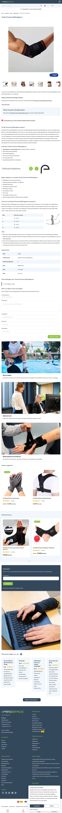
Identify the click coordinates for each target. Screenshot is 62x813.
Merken (3, 748)
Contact (34, 714)
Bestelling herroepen (37, 727)
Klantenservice (35, 718)
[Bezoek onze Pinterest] (12, 792)
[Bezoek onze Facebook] (3, 792)
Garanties (4, 776)
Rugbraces (34, 745)
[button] (3, 488)
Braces (11, 13)
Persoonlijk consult (6, 772)
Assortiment (7, 13)
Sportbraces (4, 744)
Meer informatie (5, 104)
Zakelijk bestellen (36, 731)
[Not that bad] (5, 297)
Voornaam (4, 321)
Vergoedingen (5, 774)
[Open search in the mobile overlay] (22, 5)
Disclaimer (4, 780)
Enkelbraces (35, 741)
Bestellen (4, 765)
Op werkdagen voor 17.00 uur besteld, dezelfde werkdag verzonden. (19, 120)
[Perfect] (11, 297)
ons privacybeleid (43, 800)
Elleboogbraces (16, 13)
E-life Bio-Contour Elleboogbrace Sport (42, 100)
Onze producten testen (7, 782)
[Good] (9, 297)
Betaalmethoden (5, 763)
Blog (3, 784)
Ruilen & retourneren (37, 725)
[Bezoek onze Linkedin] (9, 792)
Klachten (4, 778)
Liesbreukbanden (36, 747)
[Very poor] (2, 297)
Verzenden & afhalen (37, 723)
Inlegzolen (4, 746)
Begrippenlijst (5, 769)
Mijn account (35, 720)
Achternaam (4, 328)
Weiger (52, 806)
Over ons (34, 716)
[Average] (7, 297)
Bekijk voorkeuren (34, 809)
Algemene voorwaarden (7, 759)
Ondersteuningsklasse (7, 767)
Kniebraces (35, 739)
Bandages (4, 742)
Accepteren (37, 806)
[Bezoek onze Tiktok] (15, 792)
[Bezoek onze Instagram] (6, 792)
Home (3, 13)
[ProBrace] (8, 1)
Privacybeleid (5, 761)
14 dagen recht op (31, 9)
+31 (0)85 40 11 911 (6, 726)
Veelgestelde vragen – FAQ (38, 729)
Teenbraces (35, 749)
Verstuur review (54, 336)
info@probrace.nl (6, 724)
